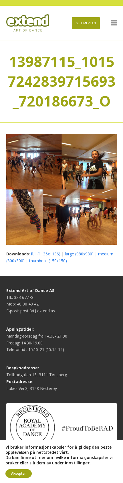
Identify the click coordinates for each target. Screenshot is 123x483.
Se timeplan (86, 23)
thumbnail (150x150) (48, 260)
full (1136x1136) (45, 254)
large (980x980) (79, 254)
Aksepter (18, 473)
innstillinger (77, 462)
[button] (114, 23)
